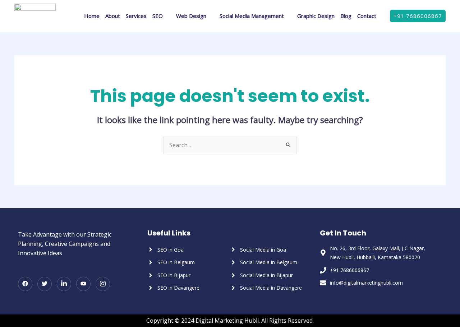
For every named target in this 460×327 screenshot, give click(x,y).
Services (136, 15)
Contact (366, 15)
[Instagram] (103, 284)
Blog (345, 15)
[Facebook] (25, 284)
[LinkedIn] (64, 284)
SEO (157, 15)
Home (92, 15)
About (112, 15)
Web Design (191, 15)
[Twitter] (44, 284)
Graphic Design (316, 15)
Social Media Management (252, 15)
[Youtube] (83, 284)
